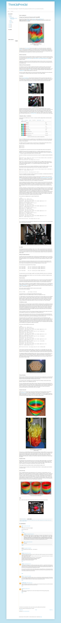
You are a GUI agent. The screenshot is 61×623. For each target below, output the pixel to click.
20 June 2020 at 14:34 (26, 588)
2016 (10, 16)
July (10, 20)
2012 (10, 27)
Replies (23, 532)
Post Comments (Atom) (26, 611)
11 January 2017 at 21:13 (27, 563)
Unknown (23, 553)
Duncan (23, 576)
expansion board (29, 58)
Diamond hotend (27, 48)
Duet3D (12, 11)
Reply (22, 530)
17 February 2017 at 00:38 (27, 576)
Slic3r (29, 69)
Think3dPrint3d (17, 4)
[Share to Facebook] (30, 519)
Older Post (51, 609)
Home (8, 11)
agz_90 (22, 588)
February (11, 22)
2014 (10, 25)
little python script (23, 392)
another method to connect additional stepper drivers (41, 58)
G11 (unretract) (25, 285)
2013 (10, 26)
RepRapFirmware (21, 70)
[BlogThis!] (28, 519)
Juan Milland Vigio (24, 582)
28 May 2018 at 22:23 (29, 582)
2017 (10, 15)
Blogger (41, 616)
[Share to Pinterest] (31, 519)
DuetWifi (20, 49)
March (11, 21)
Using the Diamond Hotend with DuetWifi (13, 18)
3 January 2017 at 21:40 (27, 553)
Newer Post (21, 609)
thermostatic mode (33, 113)
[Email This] (27, 519)
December (11, 17)
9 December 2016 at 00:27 (27, 548)
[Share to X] (29, 519)
